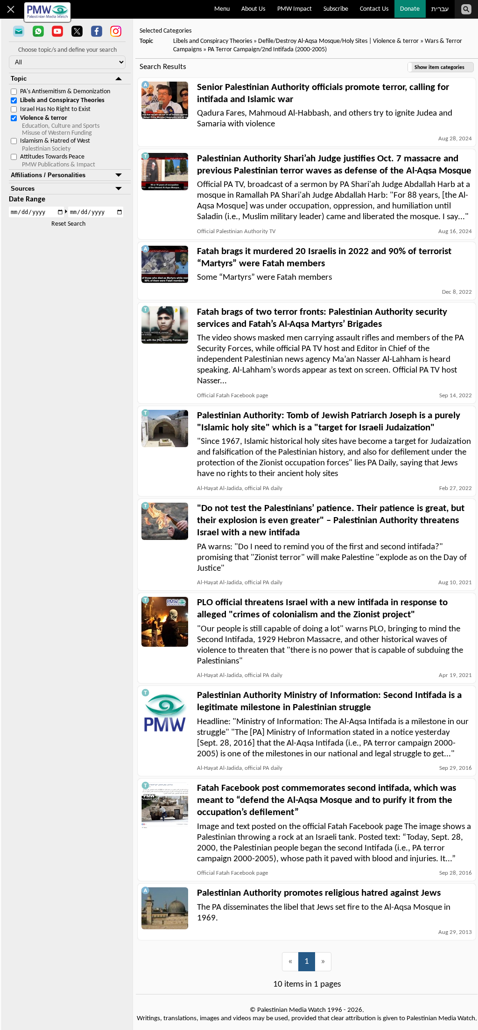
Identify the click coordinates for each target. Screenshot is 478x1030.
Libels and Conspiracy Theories (62, 100)
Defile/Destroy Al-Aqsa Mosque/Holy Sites (313, 41)
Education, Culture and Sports (60, 126)
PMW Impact (294, 9)
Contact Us (374, 9)
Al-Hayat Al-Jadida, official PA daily (239, 488)
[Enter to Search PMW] (466, 9)
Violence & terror (43, 118)
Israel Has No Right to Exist (55, 109)
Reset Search (68, 224)
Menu (222, 9)
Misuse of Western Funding (57, 133)
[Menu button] (11, 9)
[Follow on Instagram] (115, 32)
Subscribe (335, 9)
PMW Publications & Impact (58, 164)
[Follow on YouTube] (57, 32)
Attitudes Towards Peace (52, 156)
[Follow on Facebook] (96, 32)
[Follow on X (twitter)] (77, 32)
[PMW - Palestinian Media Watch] (47, 12)
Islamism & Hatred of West (55, 141)
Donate (410, 9)
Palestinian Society (46, 148)
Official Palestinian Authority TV (236, 231)
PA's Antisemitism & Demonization (65, 91)
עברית (440, 9)
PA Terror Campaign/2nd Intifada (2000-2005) (267, 49)
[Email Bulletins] (18, 32)
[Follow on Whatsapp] (38, 32)
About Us (253, 9)
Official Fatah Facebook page (232, 396)
